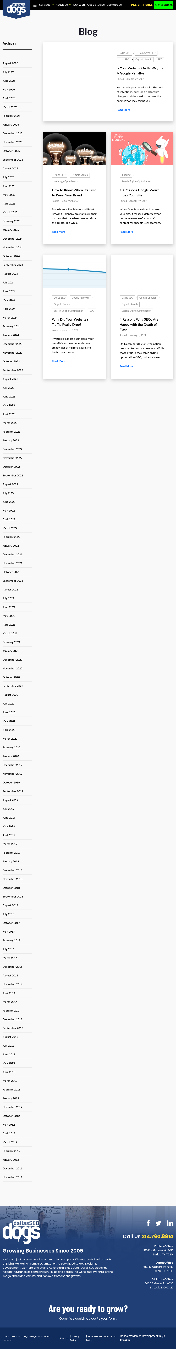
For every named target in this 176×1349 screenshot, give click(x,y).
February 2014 (11, 1010)
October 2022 (11, 466)
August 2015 (10, 975)
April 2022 (9, 519)
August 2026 (10, 63)
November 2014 (12, 984)
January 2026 (11, 124)
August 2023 (10, 379)
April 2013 (9, 1072)
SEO (160, 59)
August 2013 (10, 1037)
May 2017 (9, 931)
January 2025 (11, 230)
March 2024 (10, 317)
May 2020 (9, 721)
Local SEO (124, 59)
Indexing (126, 175)
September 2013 (13, 1028)
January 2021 (11, 651)
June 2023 (9, 396)
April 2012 (9, 1133)
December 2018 (12, 870)
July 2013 (8, 1045)
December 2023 (12, 344)
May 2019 (9, 826)
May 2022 (9, 510)
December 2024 (12, 238)
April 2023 (9, 414)
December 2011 (12, 1168)
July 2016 (8, 949)
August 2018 (10, 905)
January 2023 (11, 440)
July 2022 (8, 493)
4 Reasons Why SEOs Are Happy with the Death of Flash (139, 325)
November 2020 (12, 668)
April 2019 (9, 835)
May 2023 (9, 405)
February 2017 (11, 940)
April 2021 (9, 624)
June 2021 (9, 607)
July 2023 (8, 387)
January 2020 (11, 756)
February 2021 (11, 642)
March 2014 (10, 1002)
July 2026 (8, 72)
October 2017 (11, 923)
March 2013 (10, 1080)
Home (35, 5)
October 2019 (11, 782)
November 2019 (12, 773)
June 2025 (9, 186)
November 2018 (12, 879)
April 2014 (9, 993)
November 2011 (12, 1177)
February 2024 (11, 326)
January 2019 (11, 861)
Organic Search (143, 59)
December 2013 (12, 1019)
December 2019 (12, 765)
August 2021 (10, 589)
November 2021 (12, 563)
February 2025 (11, 221)
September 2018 (13, 896)
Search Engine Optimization (136, 181)
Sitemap (64, 1338)
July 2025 (8, 177)
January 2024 (11, 335)
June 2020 (9, 712)
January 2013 (11, 1098)
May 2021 (9, 616)
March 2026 (10, 107)
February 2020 (11, 747)
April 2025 (9, 203)
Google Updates (147, 298)
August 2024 (10, 273)
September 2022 (13, 475)
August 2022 (10, 484)
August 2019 (10, 800)
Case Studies (96, 4)
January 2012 (11, 1159)
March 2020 (10, 738)
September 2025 (13, 159)
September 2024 (13, 265)
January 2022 (11, 545)
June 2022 (9, 502)
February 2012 (11, 1151)
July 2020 (8, 703)
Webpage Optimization (66, 181)
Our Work (79, 4)
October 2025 (11, 151)
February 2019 (11, 852)
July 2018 (8, 914)
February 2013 (11, 1089)
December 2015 (12, 966)
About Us (62, 4)
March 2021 (10, 633)
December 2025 (12, 133)
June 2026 (9, 80)
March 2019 (10, 844)
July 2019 (8, 809)
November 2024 (12, 247)
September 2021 (13, 580)
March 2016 (10, 958)
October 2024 (11, 256)
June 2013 (9, 1054)
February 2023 (11, 431)
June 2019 (9, 817)
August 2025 (10, 168)
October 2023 (11, 361)
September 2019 (13, 791)
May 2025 (9, 195)
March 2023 (10, 423)
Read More (123, 110)
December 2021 (12, 554)
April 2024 (9, 309)
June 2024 (9, 291)
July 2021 (8, 598)
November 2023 (12, 352)
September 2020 (13, 686)
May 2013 (9, 1063)
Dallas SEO (124, 53)
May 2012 (9, 1124)
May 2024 (9, 300)
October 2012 (11, 1116)
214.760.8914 (142, 5)
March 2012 (10, 1142)
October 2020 (11, 677)
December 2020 (12, 659)
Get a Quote (164, 5)
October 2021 (11, 572)
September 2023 (13, 370)
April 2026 (9, 98)
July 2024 (8, 282)
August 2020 (10, 695)
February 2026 (11, 116)
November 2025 (12, 142)
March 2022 (10, 528)
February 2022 (11, 537)
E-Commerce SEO (146, 53)
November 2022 (12, 458)
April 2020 (9, 730)
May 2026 (9, 89)
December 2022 (12, 449)
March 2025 (10, 212)
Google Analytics (80, 298)
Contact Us (114, 4)
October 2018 (11, 887)
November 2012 (12, 1107)
